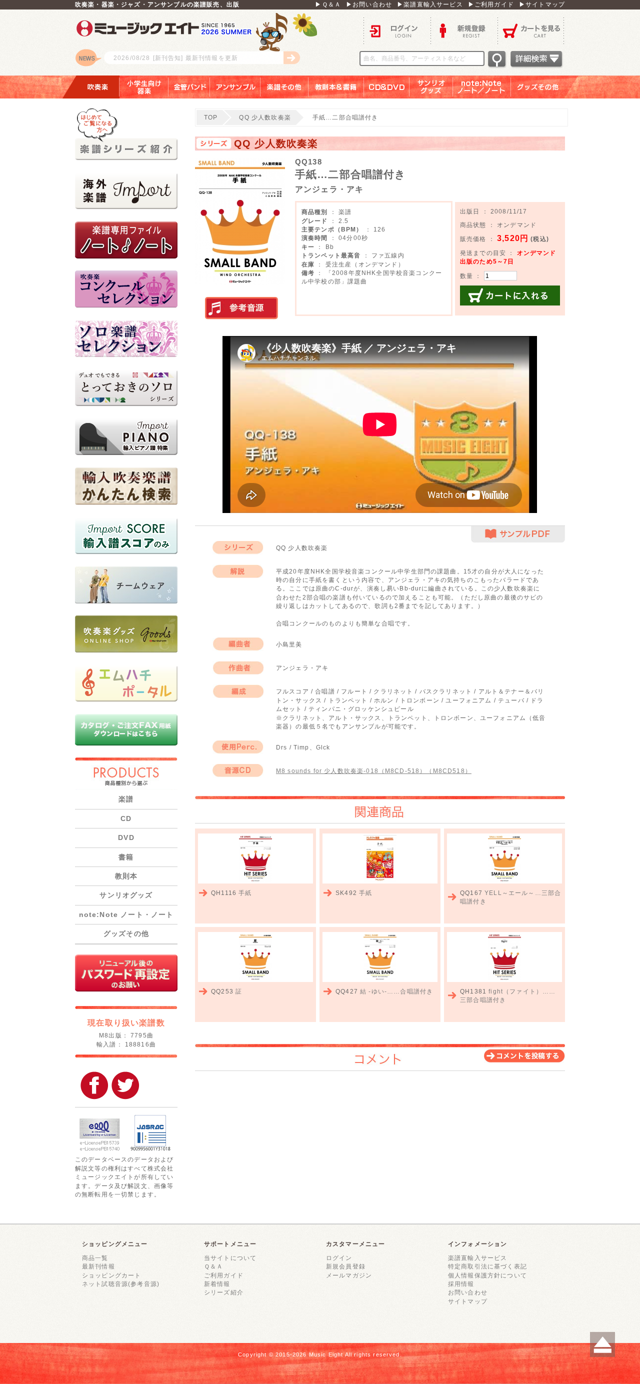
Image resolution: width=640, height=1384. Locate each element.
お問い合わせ (468, 1292)
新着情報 (217, 1283)
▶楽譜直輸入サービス (430, 4)
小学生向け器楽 (144, 87)
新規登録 (464, 30)
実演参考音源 (241, 308)
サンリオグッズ (431, 87)
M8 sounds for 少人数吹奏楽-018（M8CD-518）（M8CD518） (374, 771)
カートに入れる (510, 296)
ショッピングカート (111, 1275)
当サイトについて (230, 1257)
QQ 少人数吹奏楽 (264, 117)
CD (126, 818)
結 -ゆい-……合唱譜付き (396, 991)
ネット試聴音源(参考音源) (121, 1283)
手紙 (245, 893)
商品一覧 (95, 1257)
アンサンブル (235, 87)
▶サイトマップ (542, 4)
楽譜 (126, 799)
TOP (211, 117)
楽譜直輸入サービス (477, 1257)
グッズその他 (544, 87)
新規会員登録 (346, 1266)
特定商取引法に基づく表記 (487, 1266)
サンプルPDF (518, 534)
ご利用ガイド (224, 1275)
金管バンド (189, 87)
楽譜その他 (284, 87)
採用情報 (461, 1283)
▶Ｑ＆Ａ (328, 4)
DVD (126, 838)
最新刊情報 (98, 1266)
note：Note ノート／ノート (482, 87)
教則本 (126, 876)
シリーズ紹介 (224, 1292)
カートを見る (531, 30)
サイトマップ (468, 1301)
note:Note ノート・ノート (126, 914)
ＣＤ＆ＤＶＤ (387, 87)
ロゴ (200, 43)
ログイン (397, 30)
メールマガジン (349, 1275)
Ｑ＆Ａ (213, 1266)
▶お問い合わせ (369, 4)
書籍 (126, 857)
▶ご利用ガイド (491, 4)
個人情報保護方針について (487, 1275)
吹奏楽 (91, 87)
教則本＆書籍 (336, 87)
